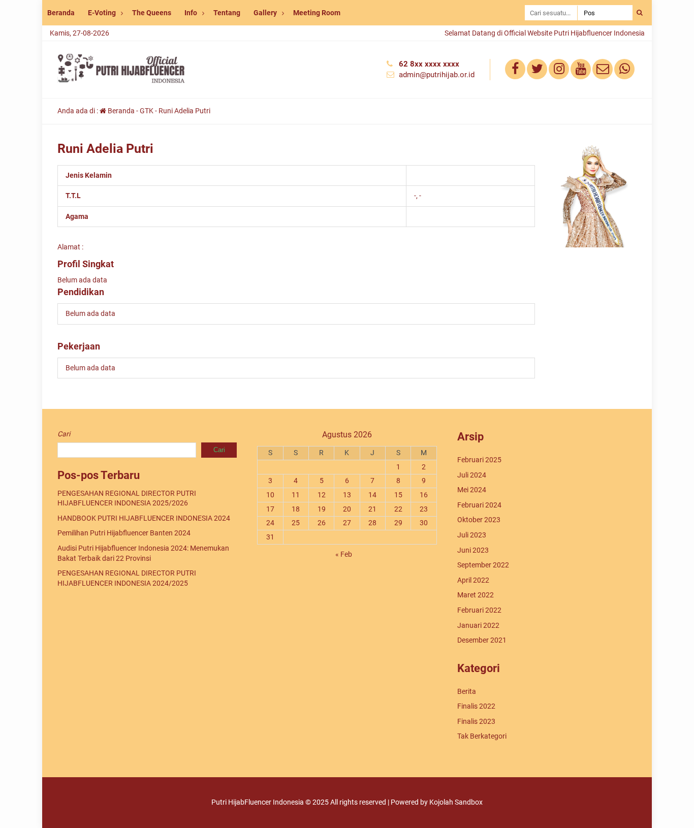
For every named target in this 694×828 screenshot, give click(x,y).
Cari (63, 434)
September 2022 (483, 565)
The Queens (151, 13)
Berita (466, 691)
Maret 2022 (475, 595)
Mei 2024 (471, 490)
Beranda (61, 13)
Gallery (265, 13)
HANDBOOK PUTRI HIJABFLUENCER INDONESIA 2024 (143, 518)
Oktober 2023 (478, 520)
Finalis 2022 (476, 706)
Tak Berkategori (482, 736)
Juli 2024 (471, 475)
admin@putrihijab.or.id (437, 74)
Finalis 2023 (476, 721)
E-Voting (102, 13)
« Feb (343, 554)
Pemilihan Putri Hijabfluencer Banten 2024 (124, 533)
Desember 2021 (482, 640)
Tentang (226, 13)
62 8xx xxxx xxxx (429, 64)
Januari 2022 (478, 625)
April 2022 (473, 580)
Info (190, 13)
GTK (146, 111)
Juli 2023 (471, 535)
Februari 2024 (479, 505)
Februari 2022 (479, 610)
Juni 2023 (473, 550)
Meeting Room (316, 13)
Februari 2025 (479, 460)
